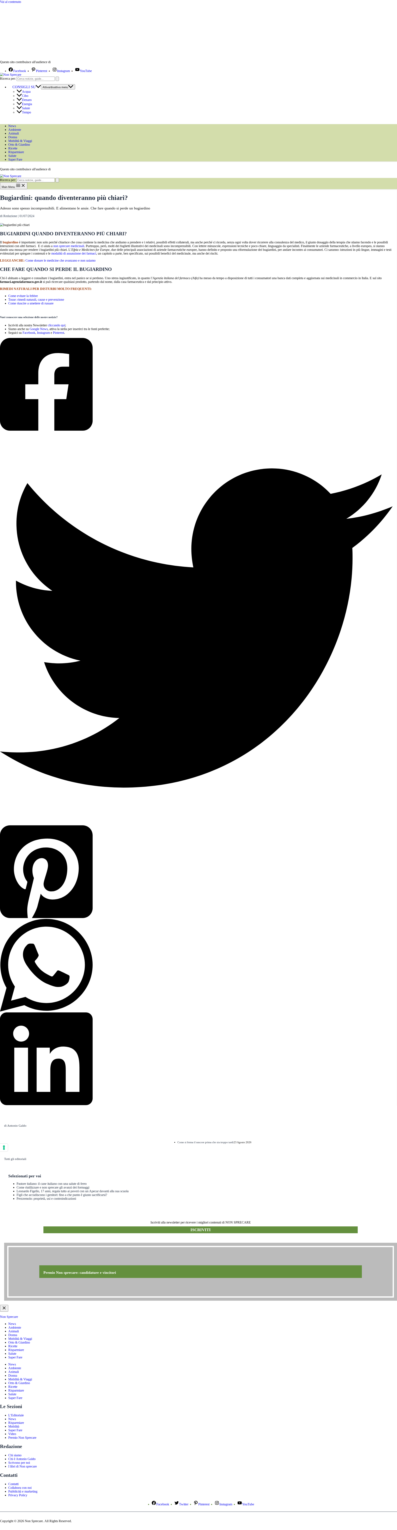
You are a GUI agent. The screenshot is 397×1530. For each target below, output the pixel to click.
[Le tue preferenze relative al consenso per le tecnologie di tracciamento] (4, 1147)
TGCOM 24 (63, 62)
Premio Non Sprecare (22, 1437)
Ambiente (14, 129)
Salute (26, 108)
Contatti (13, 1484)
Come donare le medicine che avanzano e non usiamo (60, 260)
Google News (39, 329)
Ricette (12, 148)
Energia (27, 104)
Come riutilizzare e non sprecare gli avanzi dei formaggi (53, 1187)
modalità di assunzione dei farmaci (73, 253)
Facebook (29, 332)
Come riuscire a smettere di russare (31, 303)
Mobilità (13, 1426)
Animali (13, 133)
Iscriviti (200, 1229)
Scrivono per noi (19, 1462)
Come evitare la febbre (23, 296)
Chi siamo (15, 1455)
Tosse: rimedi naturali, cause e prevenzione (36, 299)
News (12, 126)
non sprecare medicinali (68, 246)
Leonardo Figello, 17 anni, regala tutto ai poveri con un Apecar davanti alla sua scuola (73, 1191)
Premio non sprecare (20, 1240)
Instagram (43, 332)
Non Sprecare (9, 1316)
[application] (38, 87)
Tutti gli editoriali (15, 1159)
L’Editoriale (16, 1415)
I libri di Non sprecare (22, 1466)
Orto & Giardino (19, 144)
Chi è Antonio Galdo (22, 1459)
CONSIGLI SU (24, 87)
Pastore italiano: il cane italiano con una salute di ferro (52, 1183)
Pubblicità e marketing (22, 1491)
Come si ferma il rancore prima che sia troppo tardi (205, 1142)
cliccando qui (56, 325)
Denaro (27, 100)
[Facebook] (196, 384)
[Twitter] (196, 628)
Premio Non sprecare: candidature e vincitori (79, 1272)
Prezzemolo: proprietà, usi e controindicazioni (46, 1198)
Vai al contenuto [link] (10, 2)
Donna (12, 137)
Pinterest (58, 332)
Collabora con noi (20, 1487)
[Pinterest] (196, 872)
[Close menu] (4, 1308)
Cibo (25, 95)
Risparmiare (16, 152)
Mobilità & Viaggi (20, 141)
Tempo (26, 112)
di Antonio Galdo (15, 1125)
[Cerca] (57, 79)
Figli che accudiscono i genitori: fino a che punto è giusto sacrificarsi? (62, 1195)
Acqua (26, 91)
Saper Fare (15, 159)
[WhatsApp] (196, 965)
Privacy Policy (17, 1495)
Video (12, 1434)
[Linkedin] (196, 1059)
